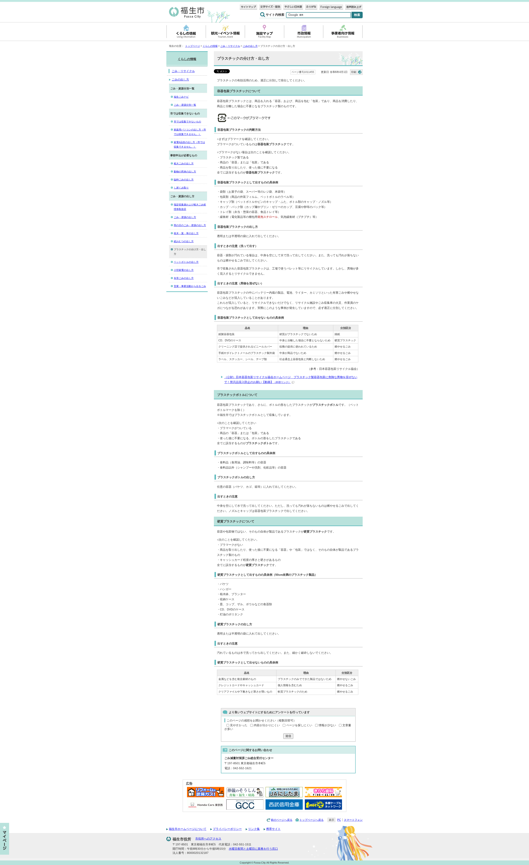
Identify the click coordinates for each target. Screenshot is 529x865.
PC (339, 819)
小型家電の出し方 (184, 270)
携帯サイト (273, 829)
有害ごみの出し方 (184, 278)
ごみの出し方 (250, 46)
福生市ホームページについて (187, 829)
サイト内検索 (275, 14)
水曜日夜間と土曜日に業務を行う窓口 (253, 848)
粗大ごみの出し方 (184, 163)
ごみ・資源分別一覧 (185, 104)
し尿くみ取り (181, 187)
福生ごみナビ (181, 96)
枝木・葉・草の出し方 (186, 233)
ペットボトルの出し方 (186, 262)
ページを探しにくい (299, 725)
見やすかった (238, 725)
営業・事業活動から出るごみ (190, 286)
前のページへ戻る (281, 819)
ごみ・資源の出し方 (185, 217)
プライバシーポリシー (227, 829)
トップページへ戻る (311, 819)
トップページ (192, 46)
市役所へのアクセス (208, 838)
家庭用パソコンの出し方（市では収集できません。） (190, 132)
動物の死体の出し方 (185, 171)
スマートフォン (353, 819)
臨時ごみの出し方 (184, 179)
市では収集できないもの (187, 121)
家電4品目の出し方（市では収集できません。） (189, 144)
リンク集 (254, 829)
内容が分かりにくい (267, 725)
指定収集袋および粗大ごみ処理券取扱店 (190, 207)
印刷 (353, 72)
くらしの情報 (210, 46)
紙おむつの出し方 (184, 241)
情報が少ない (327, 725)
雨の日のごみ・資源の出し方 (190, 225)
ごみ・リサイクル (230, 46)
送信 (288, 736)
